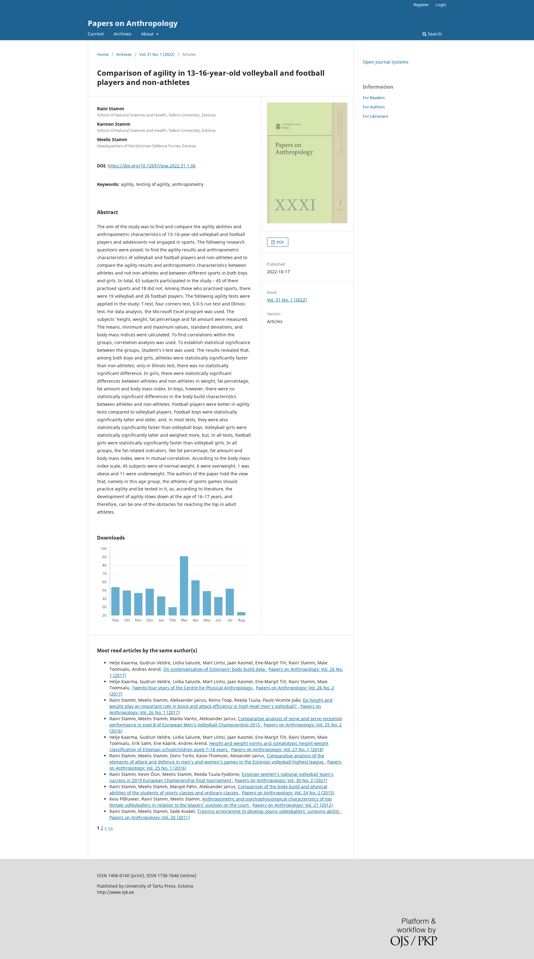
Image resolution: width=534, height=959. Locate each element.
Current (96, 34)
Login (441, 4)
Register (421, 4)
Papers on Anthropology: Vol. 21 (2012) (292, 805)
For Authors (374, 107)
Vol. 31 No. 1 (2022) (157, 54)
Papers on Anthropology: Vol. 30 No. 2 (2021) (281, 780)
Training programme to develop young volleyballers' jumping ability (269, 811)
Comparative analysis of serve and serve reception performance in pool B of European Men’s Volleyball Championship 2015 (225, 722)
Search (434, 34)
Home (102, 54)
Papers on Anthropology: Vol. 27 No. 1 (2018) (277, 749)
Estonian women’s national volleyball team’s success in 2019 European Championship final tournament (221, 777)
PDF (280, 242)
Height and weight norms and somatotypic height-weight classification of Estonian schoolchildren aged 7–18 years (218, 746)
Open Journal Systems (386, 62)
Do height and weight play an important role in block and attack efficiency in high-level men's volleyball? (221, 703)
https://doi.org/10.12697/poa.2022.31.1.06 (152, 166)
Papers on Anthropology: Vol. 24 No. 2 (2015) (288, 793)
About (148, 34)
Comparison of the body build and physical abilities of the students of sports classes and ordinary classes (218, 790)
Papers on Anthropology (133, 23)
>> (110, 828)
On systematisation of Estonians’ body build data (214, 669)
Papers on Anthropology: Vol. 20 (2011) (149, 817)
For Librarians (375, 116)
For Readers (374, 97)
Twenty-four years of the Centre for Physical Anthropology (192, 688)
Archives (122, 34)
